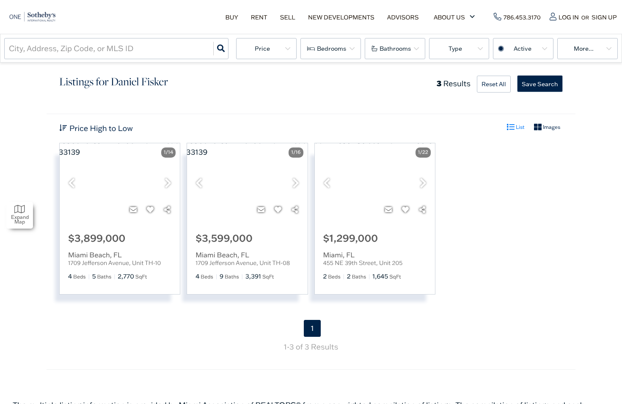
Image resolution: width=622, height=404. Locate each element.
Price (262, 48)
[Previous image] (71, 183)
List (520, 127)
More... (584, 48)
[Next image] (168, 183)
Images (551, 127)
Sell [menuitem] (287, 17)
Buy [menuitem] (231, 17)
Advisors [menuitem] (403, 17)
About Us (449, 17)
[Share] (167, 209)
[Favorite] (150, 209)
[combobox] (10, 48)
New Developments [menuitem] (341, 17)
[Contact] (133, 209)
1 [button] (312, 328)
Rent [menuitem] (259, 17)
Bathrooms (395, 48)
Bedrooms (331, 48)
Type (455, 48)
